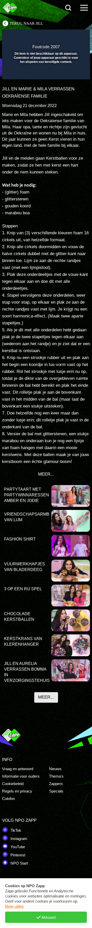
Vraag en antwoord (17, 769)
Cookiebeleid (13, 783)
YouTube (17, 847)
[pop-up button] (63, 37)
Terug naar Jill (26, 23)
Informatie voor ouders (21, 776)
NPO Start (18, 863)
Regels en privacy (17, 791)
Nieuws (55, 769)
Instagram (18, 838)
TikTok (15, 830)
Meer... (46, 697)
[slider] (45, 73)
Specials (56, 791)
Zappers (56, 783)
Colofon (8, 798)
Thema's (56, 776)
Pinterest (17, 855)
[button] (73, 37)
